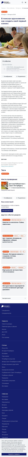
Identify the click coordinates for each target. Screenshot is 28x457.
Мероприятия (6, 402)
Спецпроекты (5, 310)
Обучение (5, 426)
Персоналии (5, 356)
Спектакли (5, 437)
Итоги (3, 334)
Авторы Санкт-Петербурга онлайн (11, 361)
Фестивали (5, 386)
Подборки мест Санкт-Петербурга (11, 372)
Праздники (5, 378)
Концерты (4, 415)
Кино (3, 413)
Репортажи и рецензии (8, 380)
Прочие (4, 429)
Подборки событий (7, 375)
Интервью (5, 353)
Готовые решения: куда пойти (10, 364)
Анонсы (4, 329)
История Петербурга (8, 351)
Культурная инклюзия (8, 370)
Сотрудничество (6, 313)
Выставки (4, 407)
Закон (3, 367)
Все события (10, 8)
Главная (3, 8)
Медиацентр (5, 424)
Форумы (4, 432)
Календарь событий (7, 410)
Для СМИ (4, 332)
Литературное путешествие (10, 421)
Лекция (4, 418)
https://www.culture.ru (7, 166)
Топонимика (5, 383)
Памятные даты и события (9, 326)
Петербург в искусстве (8, 359)
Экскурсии (5, 434)
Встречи (18, 8)
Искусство (5, 348)
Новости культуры (7, 324)
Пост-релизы (5, 337)
